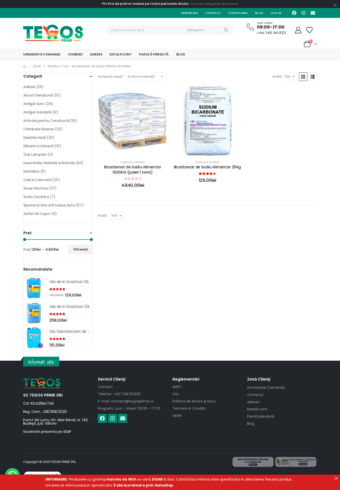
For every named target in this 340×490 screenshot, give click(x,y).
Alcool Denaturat (38, 95)
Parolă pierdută (154, 54)
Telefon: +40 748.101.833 (119, 394)
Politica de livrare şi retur (194, 401)
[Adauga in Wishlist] (160, 93)
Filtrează (80, 249)
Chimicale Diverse (132, 162)
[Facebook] (294, 13)
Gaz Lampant (35, 154)
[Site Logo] (53, 33)
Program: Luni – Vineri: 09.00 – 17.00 (129, 408)
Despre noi (189, 13)
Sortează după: (110, 76)
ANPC (177, 386)
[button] (303, 76)
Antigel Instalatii (37, 112)
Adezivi (29, 86)
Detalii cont (120, 54)
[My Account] (298, 30)
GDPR (177, 415)
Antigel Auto (34, 103)
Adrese (96, 54)
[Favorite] (309, 30)
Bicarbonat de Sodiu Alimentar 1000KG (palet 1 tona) (132, 169)
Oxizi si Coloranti (37, 179)
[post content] (133, 120)
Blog (259, 13)
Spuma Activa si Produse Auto (49, 205)
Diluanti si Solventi (38, 146)
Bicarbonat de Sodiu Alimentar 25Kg (207, 167)
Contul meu (238, 13)
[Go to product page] (33, 288)
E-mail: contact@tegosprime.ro (126, 401)
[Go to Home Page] (24, 66)
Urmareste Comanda (41, 54)
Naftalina (31, 171)
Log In (276, 13)
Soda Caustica (36, 196)
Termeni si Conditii (189, 408)
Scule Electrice (35, 188)
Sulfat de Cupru (37, 213)
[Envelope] (313, 13)
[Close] (336, 478)
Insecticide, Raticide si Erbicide (49, 162)
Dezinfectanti (34, 137)
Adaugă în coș (136, 150)
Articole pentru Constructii (46, 120)
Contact (213, 13)
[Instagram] (303, 13)
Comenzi (75, 54)
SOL (175, 394)
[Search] (226, 30)
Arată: (277, 76)
